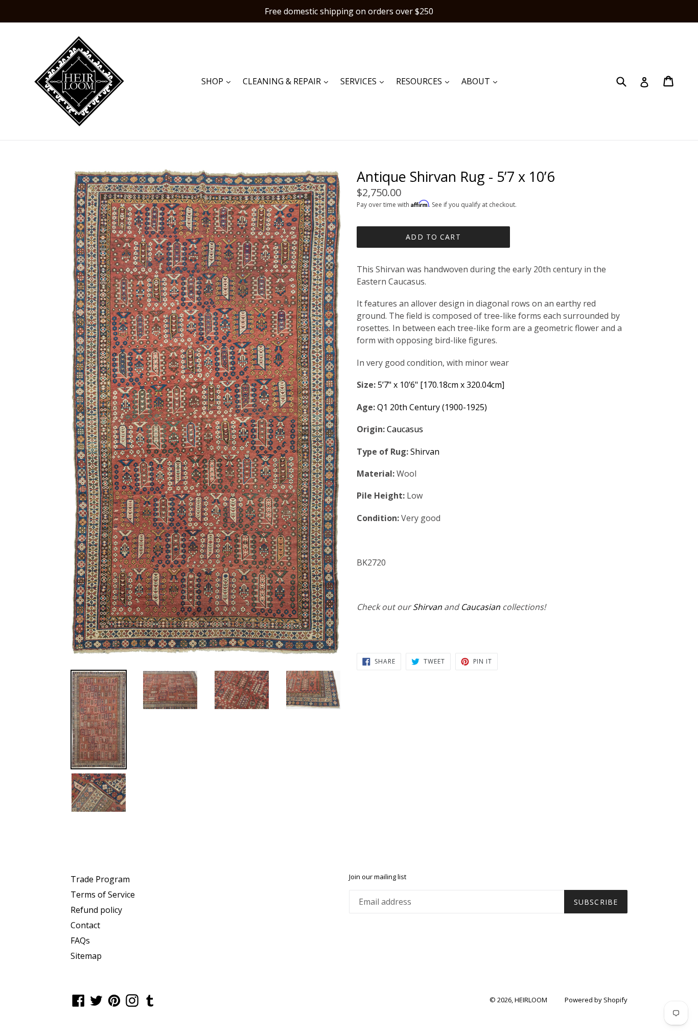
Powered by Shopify (596, 999)
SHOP (218, 81)
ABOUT (481, 81)
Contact (85, 925)
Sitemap (86, 955)
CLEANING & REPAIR (288, 81)
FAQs (80, 940)
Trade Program (100, 879)
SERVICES (364, 81)
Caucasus (406, 429)
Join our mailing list (377, 877)
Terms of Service (103, 894)
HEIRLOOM (531, 999)
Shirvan (425, 451)
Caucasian (480, 607)
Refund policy (96, 909)
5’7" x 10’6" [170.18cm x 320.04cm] (442, 384)
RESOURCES (425, 81)
